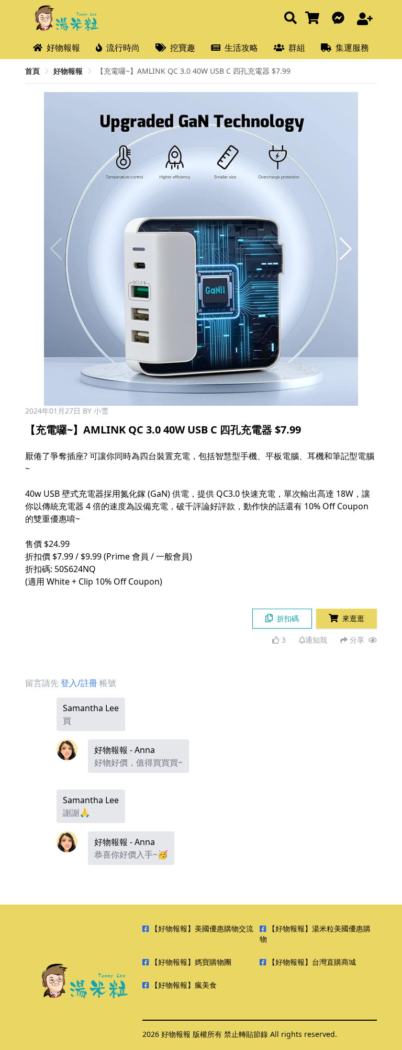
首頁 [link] (32, 71)
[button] (346, 248)
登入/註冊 (79, 683)
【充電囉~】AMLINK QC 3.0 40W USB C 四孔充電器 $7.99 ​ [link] (193, 71)
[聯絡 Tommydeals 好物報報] (340, 19)
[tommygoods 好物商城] (314, 19)
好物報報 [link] (68, 71)
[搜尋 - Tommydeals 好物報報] (290, 19)
